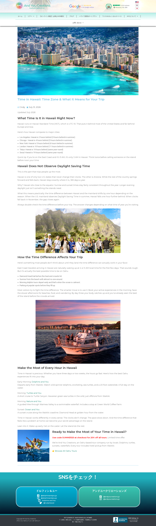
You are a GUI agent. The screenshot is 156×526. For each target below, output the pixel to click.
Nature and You (33, 401)
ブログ (71, 16)
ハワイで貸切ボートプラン (88, 16)
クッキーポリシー (35, 521)
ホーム (20, 16)
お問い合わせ (77, 23)
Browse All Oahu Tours (66, 451)
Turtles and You (33, 393)
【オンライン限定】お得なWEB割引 (51, 16)
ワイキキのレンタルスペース (112, 16)
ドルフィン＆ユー (46, 490)
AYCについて (131, 16)
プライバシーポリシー (22, 521)
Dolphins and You (40, 382)
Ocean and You (32, 409)
